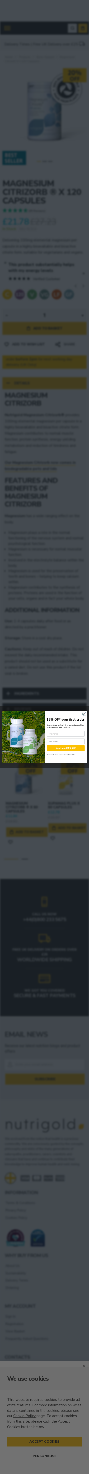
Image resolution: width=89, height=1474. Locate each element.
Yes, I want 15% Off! (65, 748)
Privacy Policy (71, 754)
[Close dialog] (84, 714)
